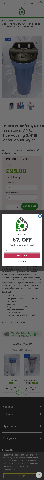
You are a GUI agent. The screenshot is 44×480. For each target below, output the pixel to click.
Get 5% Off (22, 256)
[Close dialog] (40, 216)
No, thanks (22, 262)
